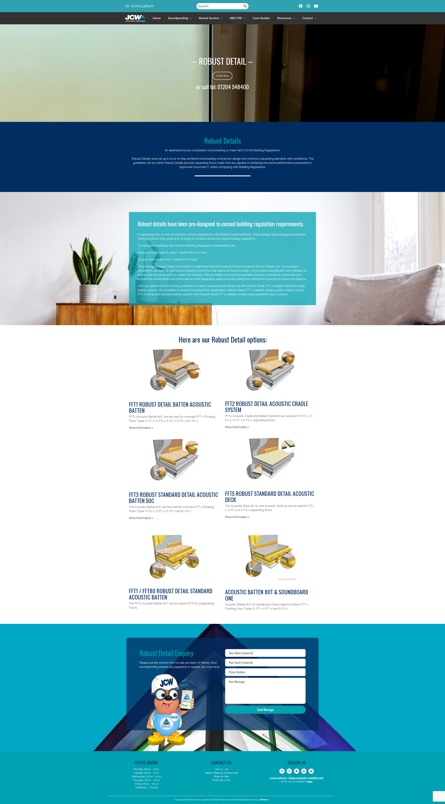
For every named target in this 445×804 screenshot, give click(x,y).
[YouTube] (311, 771)
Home (157, 18)
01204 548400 (233, 87)
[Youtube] (316, 6)
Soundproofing (178, 18)
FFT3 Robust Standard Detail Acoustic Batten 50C (173, 497)
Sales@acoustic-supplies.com (306, 778)
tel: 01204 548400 (139, 6)
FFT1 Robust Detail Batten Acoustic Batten (170, 407)
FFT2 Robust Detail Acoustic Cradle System (266, 406)
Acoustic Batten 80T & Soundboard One (266, 595)
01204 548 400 (278, 778)
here (309, 781)
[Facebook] (301, 6)
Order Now (222, 75)
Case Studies (261, 18)
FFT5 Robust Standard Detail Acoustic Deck (269, 496)
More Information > (141, 427)
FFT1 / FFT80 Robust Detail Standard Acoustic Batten (170, 594)
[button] (179, 18)
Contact (307, 18)
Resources (284, 18)
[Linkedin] (303, 771)
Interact (264, 799)
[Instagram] (308, 6)
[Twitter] (296, 771)
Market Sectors (209, 18)
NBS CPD (236, 18)
